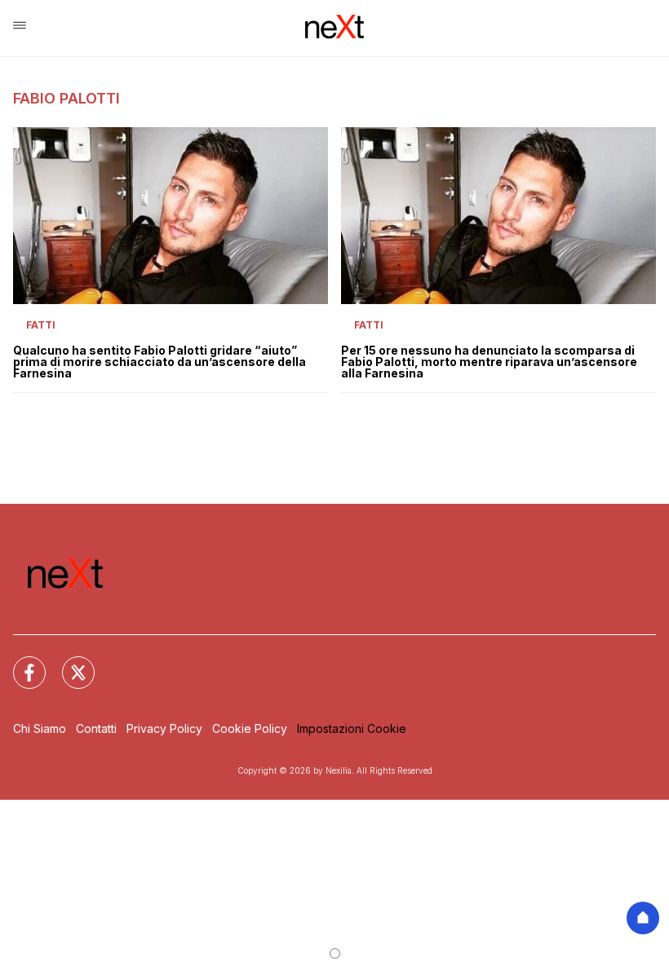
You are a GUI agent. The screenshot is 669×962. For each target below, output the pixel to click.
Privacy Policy (164, 728)
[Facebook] (19, 662)
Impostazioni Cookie (351, 728)
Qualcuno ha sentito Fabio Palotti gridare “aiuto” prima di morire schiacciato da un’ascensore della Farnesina (159, 362)
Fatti (40, 325)
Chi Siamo (39, 728)
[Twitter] (68, 662)
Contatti (96, 728)
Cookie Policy (249, 728)
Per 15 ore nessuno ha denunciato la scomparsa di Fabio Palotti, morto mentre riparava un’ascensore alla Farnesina (489, 362)
